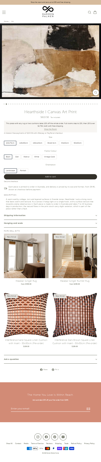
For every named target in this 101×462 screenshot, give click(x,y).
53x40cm (65, 143)
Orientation (51, 165)
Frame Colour (50, 151)
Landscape (10, 171)
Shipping (58, 443)
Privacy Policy (89, 443)
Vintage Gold (49, 157)
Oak (17, 157)
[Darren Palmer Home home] (46, 12)
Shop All (9, 443)
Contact (18, 443)
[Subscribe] (88, 409)
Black (8, 157)
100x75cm (10, 143)
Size (50, 137)
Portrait (23, 171)
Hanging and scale (13, 223)
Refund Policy (76, 443)
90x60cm (78, 143)
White (36, 157)
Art (12, 21)
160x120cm (37, 143)
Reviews (49, 443)
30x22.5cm (51, 143)
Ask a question (11, 359)
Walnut (26, 157)
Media (26, 443)
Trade (66, 443)
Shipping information (15, 215)
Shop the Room (50, 129)
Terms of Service (37, 443)
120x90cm (23, 143)
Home (6, 21)
